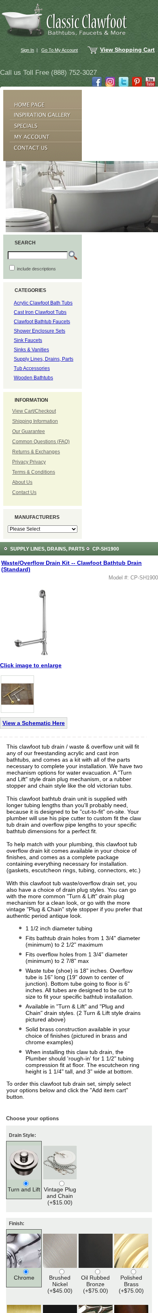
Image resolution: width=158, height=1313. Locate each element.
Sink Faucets (28, 340)
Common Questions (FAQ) (41, 441)
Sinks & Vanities (31, 350)
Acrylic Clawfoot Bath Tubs (43, 303)
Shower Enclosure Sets (39, 331)
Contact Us (24, 492)
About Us (22, 482)
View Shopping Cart (127, 49)
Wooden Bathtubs (33, 378)
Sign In (27, 50)
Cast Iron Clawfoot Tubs (40, 312)
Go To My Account (59, 50)
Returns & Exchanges (36, 452)
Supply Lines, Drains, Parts (43, 359)
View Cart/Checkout (34, 411)
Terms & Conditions (33, 472)
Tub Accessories (32, 368)
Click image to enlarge (31, 665)
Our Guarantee (28, 431)
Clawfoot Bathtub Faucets (42, 321)
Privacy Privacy (29, 462)
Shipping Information (35, 421)
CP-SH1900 (105, 549)
